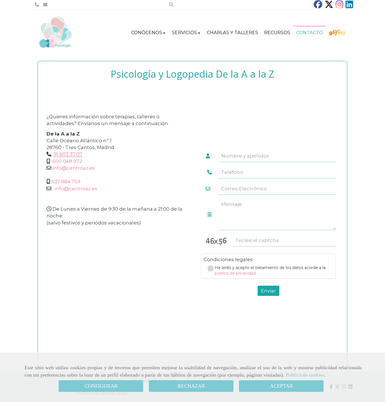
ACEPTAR (281, 386)
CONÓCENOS (147, 32)
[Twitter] (329, 6)
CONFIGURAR (101, 386)
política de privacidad (235, 273)
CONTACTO (309, 32)
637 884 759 (65, 181)
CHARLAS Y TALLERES (232, 32)
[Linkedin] (349, 6)
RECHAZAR (191, 386)
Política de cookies (305, 375)
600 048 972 (67, 161)
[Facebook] (318, 6)
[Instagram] (339, 6)
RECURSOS (277, 32)
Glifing (338, 32)
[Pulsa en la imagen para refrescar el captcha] (216, 240)
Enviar (268, 291)
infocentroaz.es (73, 168)
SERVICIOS (185, 32)
